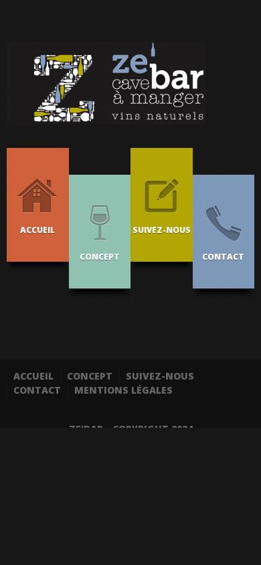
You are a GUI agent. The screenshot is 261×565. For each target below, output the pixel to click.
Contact (37, 390)
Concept (89, 376)
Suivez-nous (160, 376)
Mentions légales (123, 390)
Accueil (33, 376)
